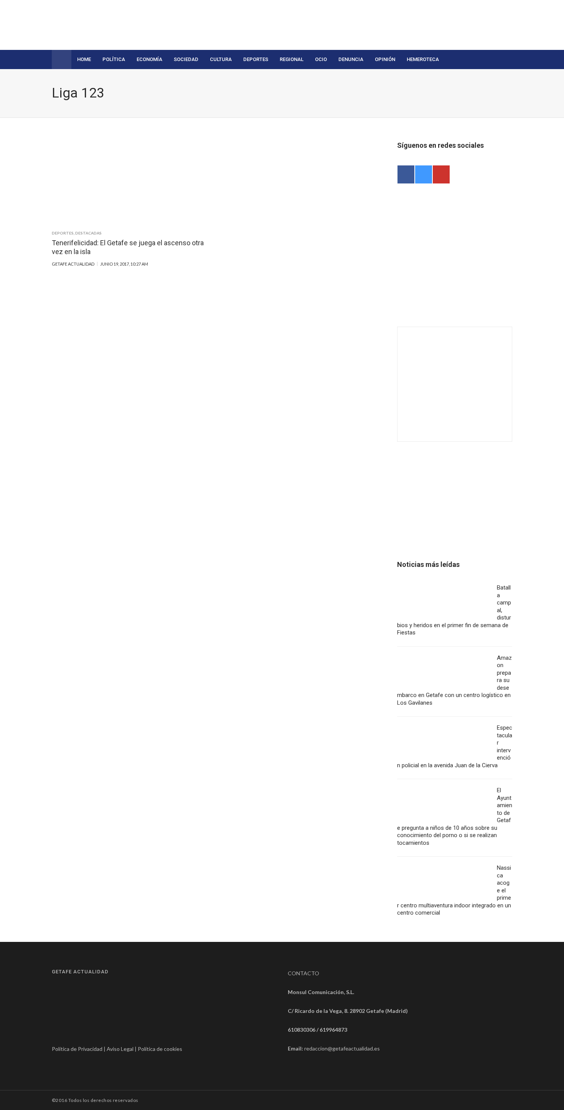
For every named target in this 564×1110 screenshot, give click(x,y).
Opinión (385, 59)
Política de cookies (160, 1049)
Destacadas (88, 233)
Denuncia (350, 59)
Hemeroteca (423, 59)
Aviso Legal (120, 1049)
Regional (291, 59)
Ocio (321, 59)
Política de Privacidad (77, 1049)
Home (84, 59)
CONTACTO (303, 973)
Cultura (221, 59)
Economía (149, 59)
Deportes (255, 59)
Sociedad (186, 59)
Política (113, 59)
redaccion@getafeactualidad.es (342, 1048)
